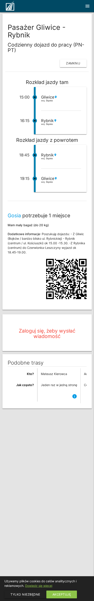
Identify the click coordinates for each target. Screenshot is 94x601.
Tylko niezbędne (25, 594)
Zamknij (73, 63)
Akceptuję (61, 594)
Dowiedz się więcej (38, 586)
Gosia (14, 216)
